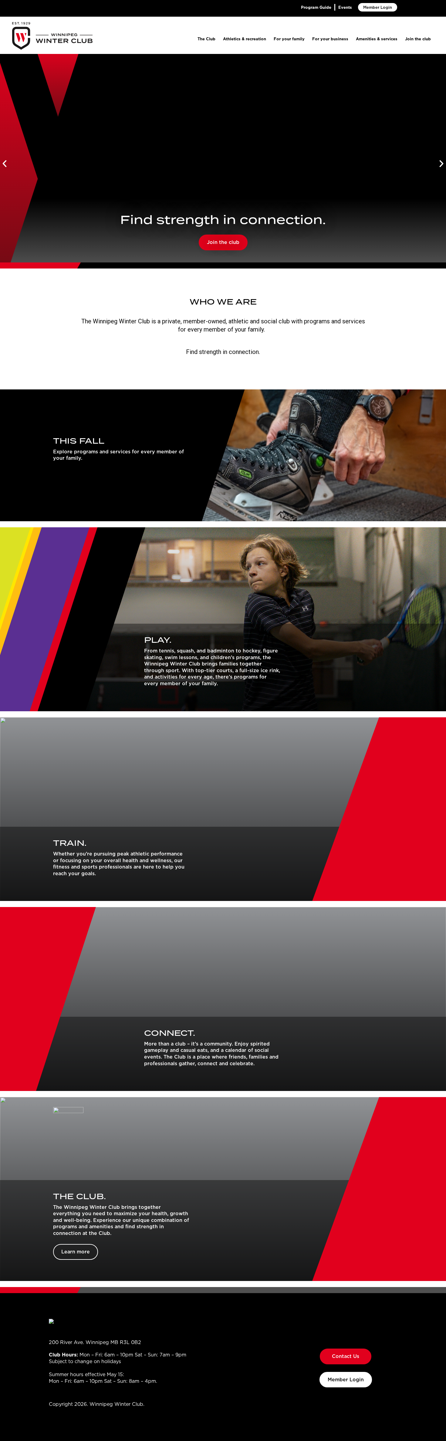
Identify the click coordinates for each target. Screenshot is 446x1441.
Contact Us (345, 1356)
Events (345, 7)
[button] (4, 163)
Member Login (377, 7)
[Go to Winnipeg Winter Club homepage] (52, 36)
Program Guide (316, 7)
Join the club (418, 39)
